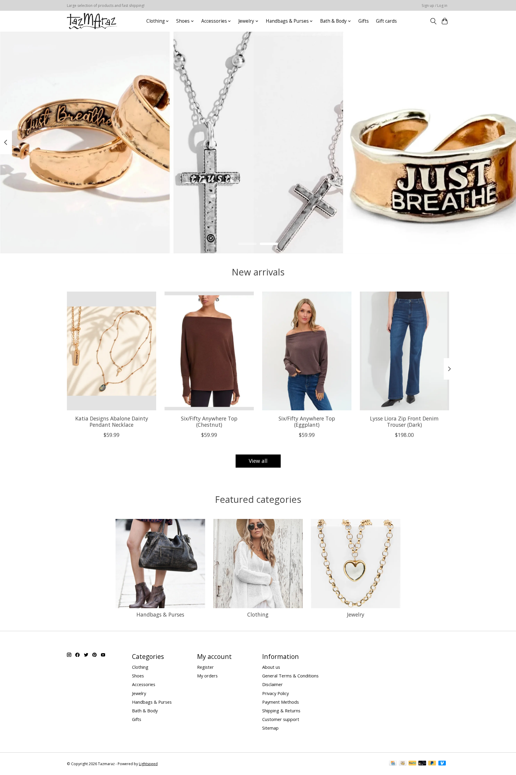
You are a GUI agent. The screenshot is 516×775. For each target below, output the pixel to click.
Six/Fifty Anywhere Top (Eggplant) (307, 421)
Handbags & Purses (160, 614)
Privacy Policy (275, 693)
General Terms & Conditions (290, 676)
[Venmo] (442, 764)
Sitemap (270, 728)
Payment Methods (280, 702)
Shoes (138, 676)
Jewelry (355, 614)
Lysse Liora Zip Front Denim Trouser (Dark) (404, 421)
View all (258, 460)
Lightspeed (148, 763)
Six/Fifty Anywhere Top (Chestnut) (209, 421)
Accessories (143, 684)
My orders (207, 676)
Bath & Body (145, 711)
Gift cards (386, 21)
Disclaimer (272, 684)
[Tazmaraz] (92, 21)
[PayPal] (412, 764)
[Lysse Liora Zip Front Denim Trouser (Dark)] (404, 351)
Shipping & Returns (281, 711)
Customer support (280, 719)
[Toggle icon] (433, 21)
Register (205, 667)
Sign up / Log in (434, 5)
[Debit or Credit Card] (422, 764)
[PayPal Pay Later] (432, 764)
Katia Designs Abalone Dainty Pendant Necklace (111, 421)
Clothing (257, 614)
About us (271, 667)
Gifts (363, 21)
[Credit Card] (393, 764)
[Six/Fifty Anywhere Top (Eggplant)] (306, 351)
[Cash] (402, 764)
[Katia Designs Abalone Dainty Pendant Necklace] (111, 351)
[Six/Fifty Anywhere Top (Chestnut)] (209, 351)
